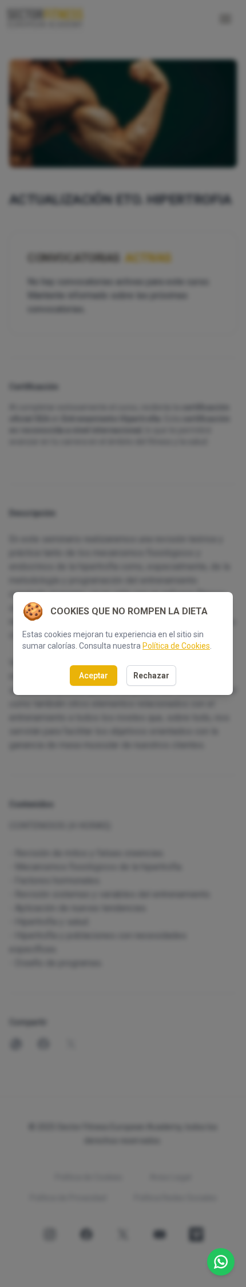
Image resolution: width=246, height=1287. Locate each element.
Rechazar (151, 675)
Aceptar (93, 675)
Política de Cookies (176, 645)
